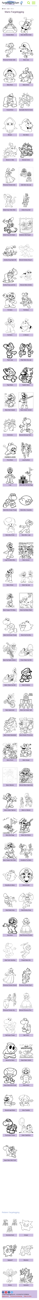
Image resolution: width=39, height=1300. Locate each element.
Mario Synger (26, 760)
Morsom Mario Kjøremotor (26, 785)
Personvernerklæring (16, 1296)
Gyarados (26, 1285)
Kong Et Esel (10, 110)
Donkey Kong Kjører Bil (10, 260)
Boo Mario (26, 135)
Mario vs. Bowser (26, 810)
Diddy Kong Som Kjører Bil (10, 235)
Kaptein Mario (26, 385)
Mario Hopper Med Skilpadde (10, 860)
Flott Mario (26, 310)
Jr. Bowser (26, 335)
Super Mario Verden (26, 1060)
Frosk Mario (10, 460)
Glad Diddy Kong (10, 910)
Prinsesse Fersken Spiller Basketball (12, 60)
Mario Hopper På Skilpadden (10, 610)
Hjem (4, 8)
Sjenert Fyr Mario (10, 1060)
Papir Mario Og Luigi (26, 360)
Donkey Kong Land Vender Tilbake (12, 285)
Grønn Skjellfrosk (26, 1135)
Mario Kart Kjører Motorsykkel (10, 660)
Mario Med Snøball (10, 410)
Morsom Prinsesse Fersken (26, 1010)
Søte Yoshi (26, 1035)
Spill (8, 8)
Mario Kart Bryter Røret (26, 610)
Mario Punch (10, 760)
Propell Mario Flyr (26, 960)
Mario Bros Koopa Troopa (10, 510)
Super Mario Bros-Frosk (10, 1085)
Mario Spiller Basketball (10, 735)
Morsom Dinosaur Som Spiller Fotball (28, 435)
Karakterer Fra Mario (26, 860)
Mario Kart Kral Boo (26, 635)
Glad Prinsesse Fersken (26, 935)
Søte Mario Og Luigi (26, 185)
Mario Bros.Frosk (10, 535)
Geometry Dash (10, 1235)
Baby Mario (10, 85)
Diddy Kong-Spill (26, 210)
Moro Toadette (26, 1110)
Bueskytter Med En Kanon (26, 110)
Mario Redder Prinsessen (26, 735)
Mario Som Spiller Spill (26, 710)
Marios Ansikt (26, 885)
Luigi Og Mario (26, 460)
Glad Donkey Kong (26, 910)
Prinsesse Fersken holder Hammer (12, 185)
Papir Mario (10, 385)
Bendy (10, 1285)
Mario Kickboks (26, 685)
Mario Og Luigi (26, 585)
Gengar (26, 1235)
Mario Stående (10, 785)
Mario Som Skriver (26, 835)
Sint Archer (10, 435)
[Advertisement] (19, 1186)
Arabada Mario (10, 35)
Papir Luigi (10, 360)
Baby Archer (26, 85)
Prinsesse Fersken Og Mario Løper (12, 1010)
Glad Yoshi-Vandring (10, 960)
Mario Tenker (10, 585)
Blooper (10, 135)
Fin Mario (10, 310)
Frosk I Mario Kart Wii (26, 660)
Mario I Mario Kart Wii (9, 685)
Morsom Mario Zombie (26, 285)
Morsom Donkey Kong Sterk (26, 260)
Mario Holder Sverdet (26, 410)
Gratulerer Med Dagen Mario (26, 235)
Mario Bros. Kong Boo (26, 510)
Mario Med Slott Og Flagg (26, 485)
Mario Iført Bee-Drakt (26, 35)
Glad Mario (10, 935)
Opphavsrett (5, 1296)
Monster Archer (26, 160)
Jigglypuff (9, 1260)
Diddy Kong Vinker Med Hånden (11, 210)
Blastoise (26, 1260)
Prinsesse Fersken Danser (10, 985)
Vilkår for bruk (27, 1296)
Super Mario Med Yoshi (10, 1160)
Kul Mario (9, 335)
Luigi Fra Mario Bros (10, 560)
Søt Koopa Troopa (10, 1035)
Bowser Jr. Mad (10, 160)
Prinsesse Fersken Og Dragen (27, 985)
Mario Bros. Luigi (26, 535)
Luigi (10, 485)
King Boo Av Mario (10, 885)
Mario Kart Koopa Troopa (10, 635)
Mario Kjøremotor (9, 710)
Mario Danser (26, 560)
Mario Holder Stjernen (10, 810)
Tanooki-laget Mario (10, 1110)
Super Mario (26, 1085)
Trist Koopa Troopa (10, 1135)
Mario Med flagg (10, 835)
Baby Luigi (26, 60)
